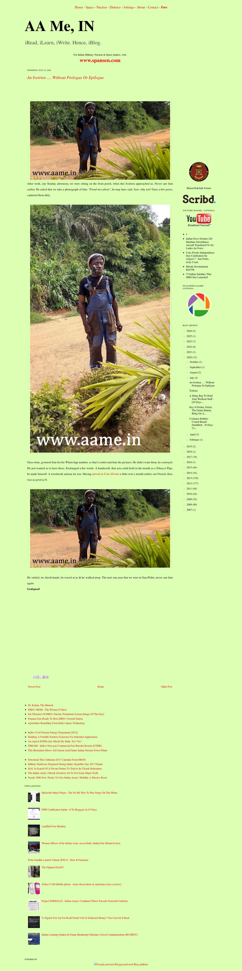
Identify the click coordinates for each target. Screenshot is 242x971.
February (195, 439)
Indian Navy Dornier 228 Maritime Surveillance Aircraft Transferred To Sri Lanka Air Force (200, 243)
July (192, 377)
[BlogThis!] (38, 677)
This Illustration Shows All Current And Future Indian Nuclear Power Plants (67, 750)
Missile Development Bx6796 (197, 268)
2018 (190, 451)
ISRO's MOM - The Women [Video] (47, 709)
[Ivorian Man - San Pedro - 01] (100, 329)
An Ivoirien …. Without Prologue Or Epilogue (65, 77)
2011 (190, 488)
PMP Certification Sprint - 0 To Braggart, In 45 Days (69, 809)
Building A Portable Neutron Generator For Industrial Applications (63, 736)
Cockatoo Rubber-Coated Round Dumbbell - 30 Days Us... (201, 423)
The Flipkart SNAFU (53, 867)
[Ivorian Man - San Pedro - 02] (100, 528)
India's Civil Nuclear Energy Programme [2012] (53, 732)
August (194, 372)
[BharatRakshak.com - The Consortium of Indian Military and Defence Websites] (199, 180)
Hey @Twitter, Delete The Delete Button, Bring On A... (200, 410)
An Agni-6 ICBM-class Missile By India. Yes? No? (55, 741)
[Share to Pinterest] (47, 677)
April (193, 434)
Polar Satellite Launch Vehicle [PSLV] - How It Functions (58, 860)
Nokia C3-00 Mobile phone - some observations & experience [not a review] (81, 884)
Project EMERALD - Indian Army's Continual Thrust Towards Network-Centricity (85, 901)
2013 (190, 478)
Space (90, 7)
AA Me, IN (59, 25)
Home (79, 7)
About (141, 7)
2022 (190, 346)
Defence (115, 7)
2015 (190, 467)
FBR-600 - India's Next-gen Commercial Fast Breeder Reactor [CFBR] (65, 745)
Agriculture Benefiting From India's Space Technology (56, 723)
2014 (190, 472)
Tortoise (193, 390)
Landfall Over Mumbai (54, 826)
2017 (190, 457)
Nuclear (101, 7)
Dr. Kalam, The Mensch (40, 705)
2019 (190, 446)
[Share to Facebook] (44, 677)
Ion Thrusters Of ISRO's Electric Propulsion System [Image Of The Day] (66, 714)
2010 (190, 493)
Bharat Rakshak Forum (199, 188)
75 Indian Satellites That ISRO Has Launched (198, 275)
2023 (190, 341)
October (194, 361)
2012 (190, 483)
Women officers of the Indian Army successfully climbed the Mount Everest (81, 843)
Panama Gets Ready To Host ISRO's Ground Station (55, 718)
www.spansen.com (100, 60)
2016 (190, 462)
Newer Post (34, 686)
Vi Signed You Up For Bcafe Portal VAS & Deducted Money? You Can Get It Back (86, 917)
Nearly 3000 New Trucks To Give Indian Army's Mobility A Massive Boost (67, 777)
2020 (190, 357)
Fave (164, 7)
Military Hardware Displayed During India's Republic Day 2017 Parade (65, 764)
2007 (190, 509)
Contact (153, 7)
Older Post (166, 686)
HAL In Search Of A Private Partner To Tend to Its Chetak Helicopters (65, 768)
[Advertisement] (87, 91)
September (196, 367)
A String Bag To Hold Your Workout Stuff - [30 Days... (201, 399)
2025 (190, 336)
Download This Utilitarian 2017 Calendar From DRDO (57, 759)
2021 (190, 352)
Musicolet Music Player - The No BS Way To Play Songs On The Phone (79, 792)
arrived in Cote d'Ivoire (105, 474)
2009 (190, 499)
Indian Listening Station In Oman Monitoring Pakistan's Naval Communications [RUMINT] (89, 934)
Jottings (128, 7)
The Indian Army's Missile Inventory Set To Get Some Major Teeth (63, 773)
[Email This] (34, 677)
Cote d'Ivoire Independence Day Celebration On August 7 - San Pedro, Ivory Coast (200, 257)
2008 (190, 504)
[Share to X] (41, 677)
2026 (190, 330)
